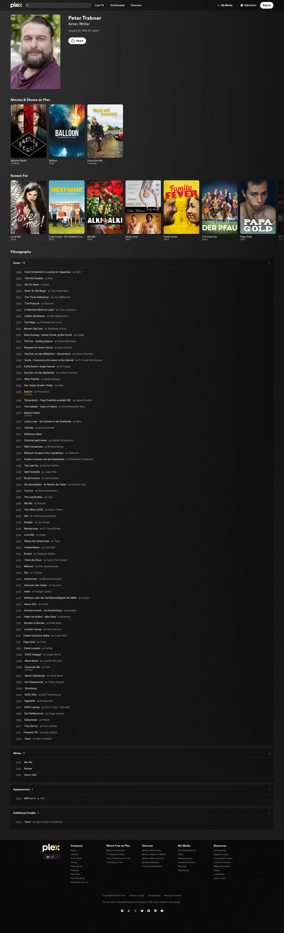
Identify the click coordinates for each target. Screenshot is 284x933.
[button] (77, 40)
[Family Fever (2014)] (181, 210)
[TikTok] (129, 910)
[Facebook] (148, 910)
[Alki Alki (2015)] (105, 210)
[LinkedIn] (155, 910)
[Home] (16, 5)
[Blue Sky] (142, 910)
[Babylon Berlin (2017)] (28, 134)
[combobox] (60, 5)
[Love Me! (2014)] (28, 210)
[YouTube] (162, 910)
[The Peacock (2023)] (220, 210)
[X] (135, 910)
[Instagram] (122, 910)
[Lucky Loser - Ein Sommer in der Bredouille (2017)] (67, 210)
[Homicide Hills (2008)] (105, 134)
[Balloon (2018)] (67, 134)
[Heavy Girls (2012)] (143, 210)
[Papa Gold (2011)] (258, 210)
